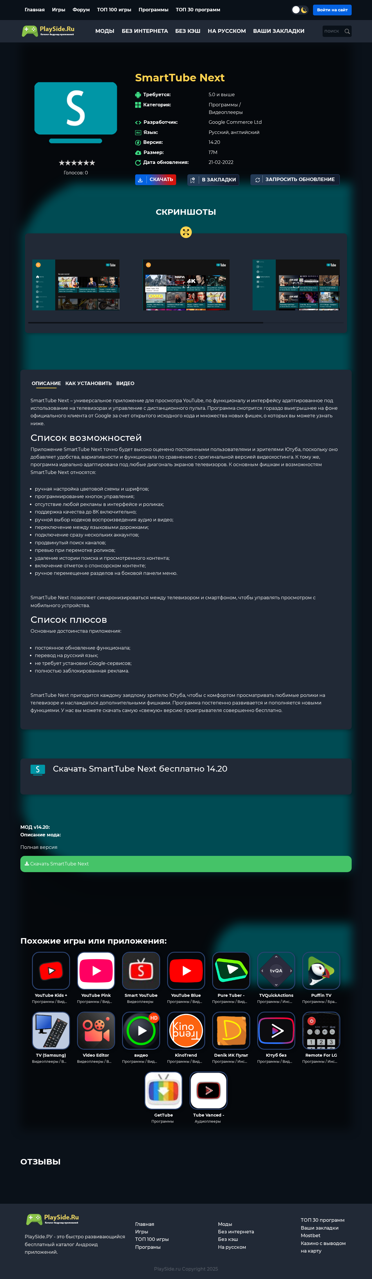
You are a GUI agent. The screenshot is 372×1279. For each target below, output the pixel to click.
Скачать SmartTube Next (59, 864)
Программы (154, 9)
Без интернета (236, 1232)
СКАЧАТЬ (161, 179)
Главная (35, 9)
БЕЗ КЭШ (188, 31)
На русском (232, 1247)
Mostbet (311, 1235)
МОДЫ (105, 31)
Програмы (148, 1247)
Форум (81, 9)
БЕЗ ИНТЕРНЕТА (145, 31)
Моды (225, 1224)
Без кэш (228, 1239)
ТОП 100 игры (114, 9)
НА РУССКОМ (227, 31)
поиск (332, 31)
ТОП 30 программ (198, 9)
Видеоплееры (226, 112)
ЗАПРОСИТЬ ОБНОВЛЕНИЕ (300, 179)
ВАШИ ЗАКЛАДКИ (279, 31)
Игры (58, 9)
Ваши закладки (320, 1228)
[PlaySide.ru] (48, 31)
